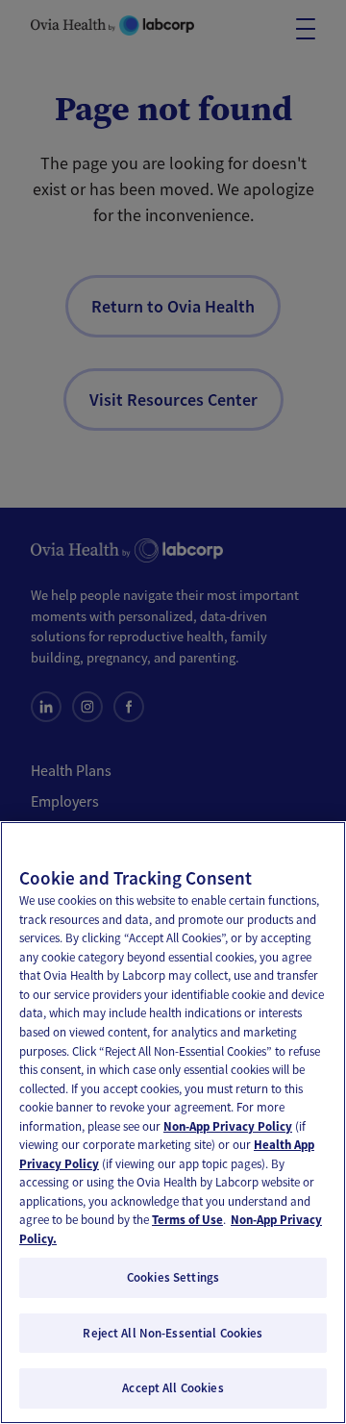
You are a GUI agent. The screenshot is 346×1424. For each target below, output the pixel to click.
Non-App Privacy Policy (227, 1126)
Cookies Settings (173, 1277)
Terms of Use (187, 1220)
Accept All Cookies (172, 1388)
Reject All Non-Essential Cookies (172, 1333)
